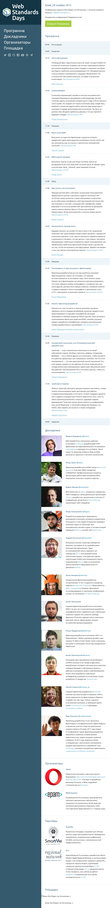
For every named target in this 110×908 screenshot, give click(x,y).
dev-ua (78, 553)
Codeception (70, 449)
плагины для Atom (79, 705)
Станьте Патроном (58, 23)
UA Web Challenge (92, 593)
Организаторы (17, 42)
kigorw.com (97, 530)
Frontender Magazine (82, 585)
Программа (14, 30)
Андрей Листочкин (59, 415)
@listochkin (87, 538)
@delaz (80, 462)
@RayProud (86, 630)
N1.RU (83, 877)
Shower (68, 497)
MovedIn (97, 691)
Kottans (77, 567)
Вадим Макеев (58, 219)
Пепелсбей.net (94, 500)
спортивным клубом (74, 708)
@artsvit (86, 655)
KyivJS (80, 562)
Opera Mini (77, 779)
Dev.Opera (84, 785)
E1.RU (96, 866)
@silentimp (82, 575)
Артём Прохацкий (59, 329)
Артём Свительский (76, 329)
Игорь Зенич (57, 174)
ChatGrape (70, 748)
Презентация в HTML (71, 79)
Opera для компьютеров (86, 777)
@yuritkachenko (84, 716)
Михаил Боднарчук (59, 377)
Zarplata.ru (70, 874)
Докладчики (15, 36)
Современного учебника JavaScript (80, 751)
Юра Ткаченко (57, 84)
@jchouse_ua (84, 687)
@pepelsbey (84, 487)
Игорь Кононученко (59, 119)
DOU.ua (78, 530)
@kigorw (86, 511)
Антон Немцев (57, 255)
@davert (85, 436)
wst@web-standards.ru (61, 12)
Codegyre (79, 444)
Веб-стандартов (73, 588)
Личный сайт (92, 679)
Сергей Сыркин (58, 150)
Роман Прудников (59, 297)
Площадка (13, 48)
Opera (82, 492)
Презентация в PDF (75, 114)
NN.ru (86, 869)
